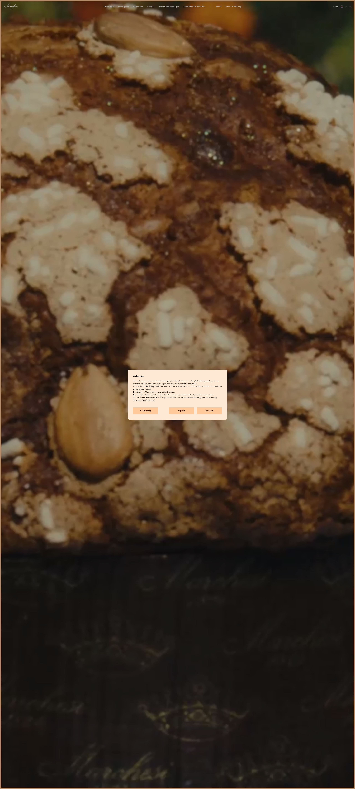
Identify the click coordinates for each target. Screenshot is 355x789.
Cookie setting (145, 410)
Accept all (209, 410)
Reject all (181, 410)
